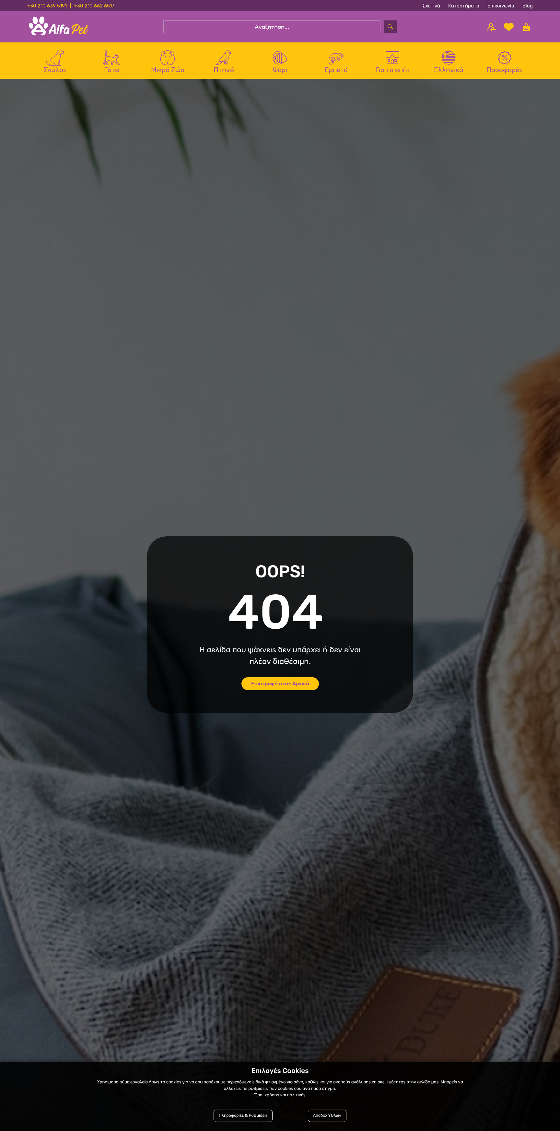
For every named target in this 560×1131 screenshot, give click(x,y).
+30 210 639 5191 (47, 5)
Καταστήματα (463, 5)
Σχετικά (431, 5)
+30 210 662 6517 (94, 5)
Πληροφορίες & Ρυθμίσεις (243, 1115)
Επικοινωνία (500, 5)
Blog (527, 5)
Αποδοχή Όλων (327, 1115)
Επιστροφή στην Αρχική (280, 683)
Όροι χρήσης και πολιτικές (279, 1095)
